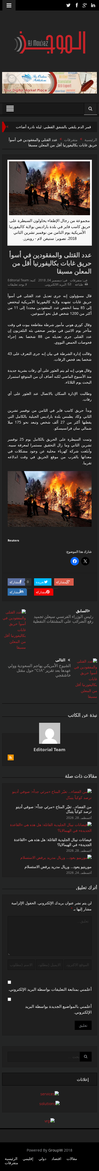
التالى (60, 660)
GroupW (55, 1150)
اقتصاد (56, 1159)
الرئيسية (11, 1159)
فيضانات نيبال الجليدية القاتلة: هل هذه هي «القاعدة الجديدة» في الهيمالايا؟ (53, 842)
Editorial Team (18, 280)
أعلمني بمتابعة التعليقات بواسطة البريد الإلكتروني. (50, 989)
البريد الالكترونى (55, 284)
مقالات (72, 1159)
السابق (82, 610)
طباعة (79, 284)
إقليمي (28, 1159)
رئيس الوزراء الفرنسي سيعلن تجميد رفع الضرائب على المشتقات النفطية (63, 619)
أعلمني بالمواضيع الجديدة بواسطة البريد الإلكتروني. (58, 1009)
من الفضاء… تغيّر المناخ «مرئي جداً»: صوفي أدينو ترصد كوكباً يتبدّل (54, 809)
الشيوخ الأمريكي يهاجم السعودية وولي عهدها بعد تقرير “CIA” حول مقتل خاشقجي (39, 670)
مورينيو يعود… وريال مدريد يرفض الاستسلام (58, 866)
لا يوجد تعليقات (17, 284)
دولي (42, 1159)
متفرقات (76, 280)
